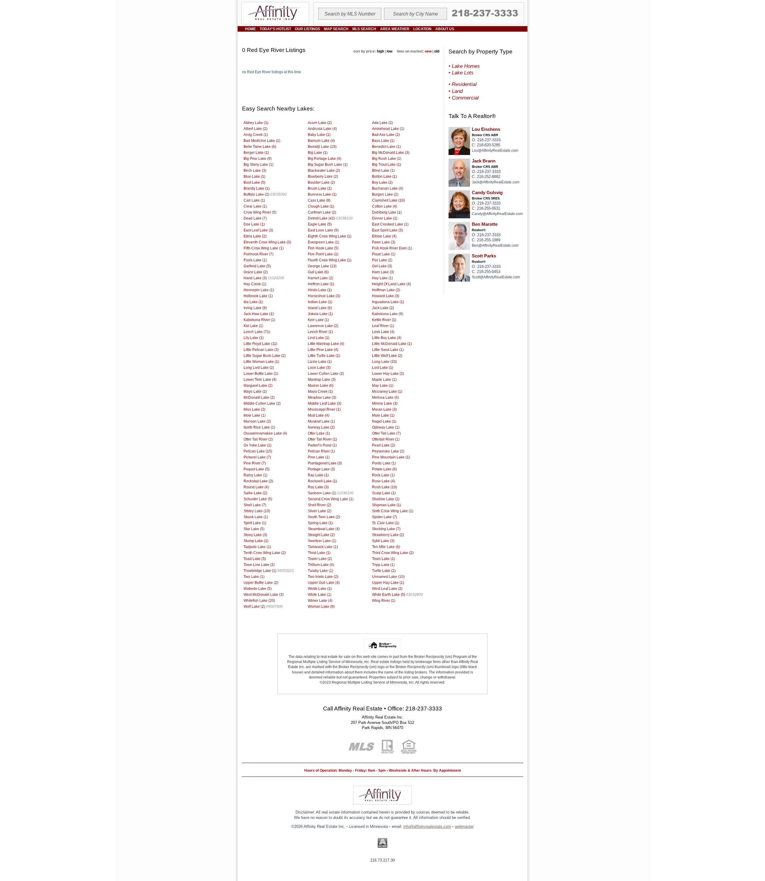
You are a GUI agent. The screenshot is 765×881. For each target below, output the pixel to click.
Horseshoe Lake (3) (324, 296)
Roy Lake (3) (318, 487)
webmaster (464, 826)
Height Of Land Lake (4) (391, 284)
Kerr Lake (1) (318, 320)
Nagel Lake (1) (384, 421)
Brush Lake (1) (320, 188)
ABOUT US (444, 29)
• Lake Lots (461, 73)
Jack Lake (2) (383, 308)
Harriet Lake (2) (320, 278)
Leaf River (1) (383, 326)
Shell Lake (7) (255, 505)
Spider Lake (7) (384, 517)
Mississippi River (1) (324, 409)
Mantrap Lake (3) (322, 379)
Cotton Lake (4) (384, 206)
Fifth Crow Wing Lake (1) (264, 248)
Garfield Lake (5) (257, 266)
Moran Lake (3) (384, 409)
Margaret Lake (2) (258, 385)
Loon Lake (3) (319, 368)
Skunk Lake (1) (256, 517)
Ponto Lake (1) (384, 463)
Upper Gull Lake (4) (324, 583)
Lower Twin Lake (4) (260, 379)
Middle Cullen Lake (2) (262, 403)
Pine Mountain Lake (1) (391, 457)
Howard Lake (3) (385, 296)
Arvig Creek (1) (256, 135)
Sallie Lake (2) (255, 493)
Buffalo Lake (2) (256, 194)
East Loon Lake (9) (323, 230)
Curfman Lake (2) (322, 212)
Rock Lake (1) (383, 475)
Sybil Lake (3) (383, 541)
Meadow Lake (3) (322, 397)
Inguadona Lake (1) (388, 302)
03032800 (414, 595)
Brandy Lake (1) (257, 188)
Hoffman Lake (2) (386, 290)
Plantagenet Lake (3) (325, 463)
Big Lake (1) (318, 153)
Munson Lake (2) (257, 421)
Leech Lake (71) (257, 332)
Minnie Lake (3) (384, 403)
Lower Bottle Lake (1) (261, 374)
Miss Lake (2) (254, 409)
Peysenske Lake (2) (388, 451)
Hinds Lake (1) (320, 290)
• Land (456, 91)
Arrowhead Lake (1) (388, 129)
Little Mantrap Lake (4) (326, 344)
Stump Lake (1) (256, 541)
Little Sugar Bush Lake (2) (265, 356)
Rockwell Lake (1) (322, 481)
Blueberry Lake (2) (323, 176)
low (389, 51)
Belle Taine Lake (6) (260, 147)
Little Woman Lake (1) (261, 362)
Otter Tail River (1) (322, 439)
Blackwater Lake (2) (324, 170)
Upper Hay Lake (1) (388, 583)
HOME (250, 29)
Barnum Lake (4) (321, 141)
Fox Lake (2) (382, 260)
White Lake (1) (319, 595)
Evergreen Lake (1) (323, 242)
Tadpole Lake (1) (257, 547)
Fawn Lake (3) (383, 242)
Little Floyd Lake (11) (260, 344)
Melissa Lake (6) (385, 397)
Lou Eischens (486, 129)
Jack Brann (483, 161)
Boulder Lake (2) (321, 182)
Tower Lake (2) (320, 559)
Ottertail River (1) (386, 439)
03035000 (278, 194)
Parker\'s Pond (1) (322, 445)
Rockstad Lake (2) (258, 481)
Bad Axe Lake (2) (386, 135)
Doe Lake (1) (254, 224)
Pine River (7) (255, 463)
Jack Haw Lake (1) (259, 314)
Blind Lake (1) (383, 170)
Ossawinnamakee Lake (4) (265, 433)
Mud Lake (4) (318, 415)
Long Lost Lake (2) (259, 368)
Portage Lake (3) (321, 469)
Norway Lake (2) (321, 427)
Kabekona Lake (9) (387, 314)
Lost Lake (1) (382, 368)
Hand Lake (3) (255, 278)
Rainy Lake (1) (255, 475)
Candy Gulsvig (487, 192)
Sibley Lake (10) (257, 511)
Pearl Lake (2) (383, 445)
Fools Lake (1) (255, 260)
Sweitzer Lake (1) (322, 541)
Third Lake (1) (319, 553)
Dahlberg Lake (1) (387, 212)
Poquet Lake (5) (257, 469)
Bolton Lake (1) (384, 176)
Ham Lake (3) (383, 272)
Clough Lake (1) (321, 206)
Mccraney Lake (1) (387, 391)
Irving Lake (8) (255, 308)
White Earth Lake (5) (388, 595)
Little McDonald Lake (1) (392, 344)
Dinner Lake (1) (384, 218)
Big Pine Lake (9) (258, 158)
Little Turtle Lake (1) (324, 356)
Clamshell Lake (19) (388, 200)
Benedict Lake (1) (386, 147)
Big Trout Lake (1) (386, 164)
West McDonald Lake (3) (264, 595)
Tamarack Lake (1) (323, 547)
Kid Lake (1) (253, 326)
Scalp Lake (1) (384, 493)
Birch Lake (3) (255, 170)
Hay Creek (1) (255, 284)
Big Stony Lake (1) (258, 164)
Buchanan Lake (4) (387, 188)
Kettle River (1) (384, 320)
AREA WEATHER (394, 29)
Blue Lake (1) (254, 176)
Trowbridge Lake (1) (260, 571)
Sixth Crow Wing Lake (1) (392, 511)
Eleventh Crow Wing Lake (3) (267, 242)
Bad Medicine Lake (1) (262, 141)
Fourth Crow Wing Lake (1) (329, 260)
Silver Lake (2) (319, 511)
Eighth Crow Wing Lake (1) (329, 236)
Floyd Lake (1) (383, 254)
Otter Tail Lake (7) (386, 433)
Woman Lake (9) (321, 606)
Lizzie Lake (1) (320, 362)
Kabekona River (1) (259, 320)
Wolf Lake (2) (254, 606)
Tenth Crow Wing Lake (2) (265, 553)
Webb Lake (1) (320, 589)
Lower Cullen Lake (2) (326, 374)
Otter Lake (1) (319, 433)
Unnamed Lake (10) (388, 577)
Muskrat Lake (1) (321, 421)
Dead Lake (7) (255, 218)
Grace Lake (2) (256, 272)
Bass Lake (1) (383, 141)
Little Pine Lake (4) (323, 350)
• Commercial (464, 98)
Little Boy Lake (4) (386, 338)
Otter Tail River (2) (258, 439)
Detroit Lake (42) (321, 218)
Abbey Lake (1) (256, 123)
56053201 (285, 571)
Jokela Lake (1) (320, 314)
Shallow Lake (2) (386, 499)
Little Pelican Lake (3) (261, 350)
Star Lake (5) (254, 529)
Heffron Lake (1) (321, 284)
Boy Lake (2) (382, 182)
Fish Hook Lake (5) (323, 248)
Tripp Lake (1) (383, 565)
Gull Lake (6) (318, 272)
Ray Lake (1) (318, 475)
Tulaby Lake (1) (320, 571)
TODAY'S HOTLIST (275, 29)
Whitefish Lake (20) (259, 600)
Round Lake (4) (256, 487)
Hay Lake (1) (382, 278)
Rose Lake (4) (383, 481)
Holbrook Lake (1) (258, 296)
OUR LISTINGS (307, 29)
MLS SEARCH (364, 29)
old (436, 51)
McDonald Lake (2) (259, 397)
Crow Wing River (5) (260, 212)
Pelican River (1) (321, 451)
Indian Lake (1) (320, 302)
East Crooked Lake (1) (390, 224)
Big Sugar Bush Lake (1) (328, 164)
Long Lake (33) (384, 362)
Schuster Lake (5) (258, 499)
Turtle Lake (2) (384, 571)
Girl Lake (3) (382, 266)
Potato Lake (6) (384, 469)
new (428, 51)
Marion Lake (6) (320, 385)
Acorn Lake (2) (320, 123)
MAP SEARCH (336, 29)
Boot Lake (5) (254, 182)
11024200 (276, 278)
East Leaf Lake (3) (258, 230)
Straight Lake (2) (321, 535)
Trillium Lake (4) (321, 565)
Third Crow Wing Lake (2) (393, 553)
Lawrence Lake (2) (323, 326)
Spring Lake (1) (320, 523)
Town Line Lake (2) (259, 565)
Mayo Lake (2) (255, 391)
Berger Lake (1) (256, 153)
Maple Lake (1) (384, 379)
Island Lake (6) (320, 308)
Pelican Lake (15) (258, 451)
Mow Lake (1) (255, 415)
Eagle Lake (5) (320, 224)
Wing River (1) (383, 600)
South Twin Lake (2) (324, 517)
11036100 (345, 493)
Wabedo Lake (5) (258, 589)
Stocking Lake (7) (386, 529)
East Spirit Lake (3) (387, 230)
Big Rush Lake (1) (386, 158)
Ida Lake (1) (253, 302)
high (380, 51)
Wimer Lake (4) (320, 600)
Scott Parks (484, 256)
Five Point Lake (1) (323, 254)
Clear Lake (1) (255, 206)
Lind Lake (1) (318, 338)
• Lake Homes (464, 66)
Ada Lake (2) (382, 123)
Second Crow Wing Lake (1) (331, 499)
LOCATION (422, 29)
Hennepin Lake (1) (259, 290)
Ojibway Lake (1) (386, 427)
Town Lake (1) (383, 559)
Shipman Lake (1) (386, 505)
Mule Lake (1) (383, 415)
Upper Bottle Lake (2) (261, 583)
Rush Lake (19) (384, 487)
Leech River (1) (320, 332)
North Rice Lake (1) (259, 427)
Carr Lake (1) (254, 200)
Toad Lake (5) (255, 559)
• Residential (463, 84)
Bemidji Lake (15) (322, 147)
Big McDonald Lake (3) (390, 153)
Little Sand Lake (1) (388, 350)
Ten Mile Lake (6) (386, 547)
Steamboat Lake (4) (324, 529)
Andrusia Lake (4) (322, 129)
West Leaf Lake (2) (387, 589)
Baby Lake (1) (319, 135)
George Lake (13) (322, 266)
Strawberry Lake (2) (388, 535)
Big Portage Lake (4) (324, 158)
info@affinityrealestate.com (427, 826)
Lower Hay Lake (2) (388, 374)
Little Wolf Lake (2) (387, 356)
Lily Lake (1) (254, 338)
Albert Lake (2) (255, 129)
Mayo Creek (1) (320, 391)
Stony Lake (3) (255, 535)
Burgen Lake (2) (385, 194)
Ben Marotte (485, 224)
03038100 (344, 218)
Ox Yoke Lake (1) (257, 445)
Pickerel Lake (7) (257, 457)
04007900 (274, 606)
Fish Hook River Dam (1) (392, 248)
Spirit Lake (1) (255, 523)
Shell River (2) (319, 505)
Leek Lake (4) (383, 332)
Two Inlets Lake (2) (323, 577)
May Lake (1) (382, 385)
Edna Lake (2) (255, 236)
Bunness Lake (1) (322, 194)
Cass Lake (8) (319, 200)
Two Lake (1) (254, 577)
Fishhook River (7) (258, 254)
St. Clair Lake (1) (385, 523)
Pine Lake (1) (319, 457)
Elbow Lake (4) (384, 236)
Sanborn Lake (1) (322, 493)
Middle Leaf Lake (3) (324, 403)
